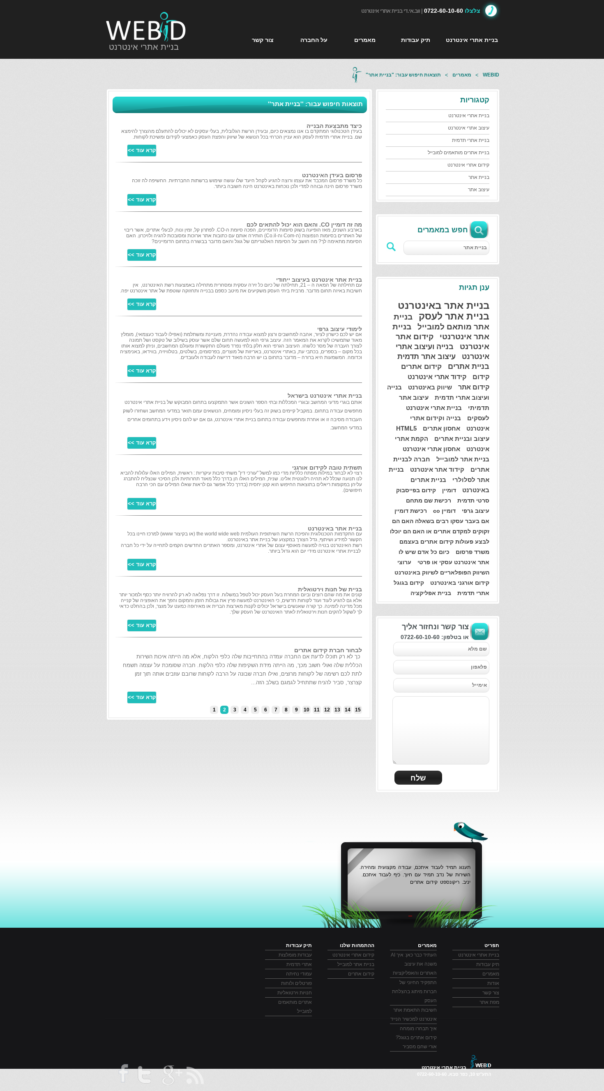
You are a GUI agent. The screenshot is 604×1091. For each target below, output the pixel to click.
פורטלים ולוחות (296, 983)
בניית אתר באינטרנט (443, 305)
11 (317, 710)
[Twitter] (143, 1076)
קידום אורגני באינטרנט (459, 582)
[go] (391, 247)
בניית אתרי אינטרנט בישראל (325, 395)
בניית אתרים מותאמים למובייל (458, 152)
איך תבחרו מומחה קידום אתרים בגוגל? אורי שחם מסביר (416, 1037)
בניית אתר (478, 177)
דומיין (449, 490)
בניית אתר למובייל (462, 459)
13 (337, 710)
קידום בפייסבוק (416, 490)
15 (358, 710)
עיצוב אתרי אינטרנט (468, 128)
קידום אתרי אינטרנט (468, 165)
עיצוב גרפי (475, 510)
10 (306, 710)
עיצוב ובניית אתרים (461, 438)
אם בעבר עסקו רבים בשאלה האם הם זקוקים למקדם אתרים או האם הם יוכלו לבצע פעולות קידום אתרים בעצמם (439, 531)
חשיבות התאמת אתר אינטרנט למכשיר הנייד (413, 1014)
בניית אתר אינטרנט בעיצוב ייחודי (319, 279)
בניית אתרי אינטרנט (144, 46)
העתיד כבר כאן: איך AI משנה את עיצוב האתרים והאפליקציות (414, 964)
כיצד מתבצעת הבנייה (334, 126)
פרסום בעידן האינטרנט (332, 175)
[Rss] (196, 1075)
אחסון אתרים (441, 428)
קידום (481, 376)
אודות (493, 983)
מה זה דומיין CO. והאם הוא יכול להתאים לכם (304, 224)
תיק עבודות (415, 40)
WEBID (491, 75)
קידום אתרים (421, 367)
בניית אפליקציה (430, 593)
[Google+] (171, 1076)
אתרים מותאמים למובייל (295, 1006)
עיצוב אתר (478, 189)
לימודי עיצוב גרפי (339, 329)
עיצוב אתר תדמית (426, 356)
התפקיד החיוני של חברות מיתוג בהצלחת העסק (414, 991)
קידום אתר (473, 387)
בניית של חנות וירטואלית (330, 589)
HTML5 (406, 428)
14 (347, 710)
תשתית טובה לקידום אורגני (327, 467)
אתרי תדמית (473, 593)
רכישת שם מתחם (428, 500)
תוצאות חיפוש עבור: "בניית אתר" (403, 75)
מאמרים (365, 40)
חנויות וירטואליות (294, 993)
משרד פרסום (472, 552)
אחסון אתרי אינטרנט (431, 448)
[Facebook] (122, 1076)
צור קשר (263, 40)
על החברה (313, 40)
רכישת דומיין (410, 510)
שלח (418, 778)
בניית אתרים (468, 366)
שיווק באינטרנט (430, 387)
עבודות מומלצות (295, 955)
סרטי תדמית (473, 500)
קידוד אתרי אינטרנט (437, 376)
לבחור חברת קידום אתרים (328, 650)
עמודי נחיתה (299, 974)
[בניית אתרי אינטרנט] (146, 27)
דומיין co (444, 510)
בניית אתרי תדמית (470, 140)
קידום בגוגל (409, 582)
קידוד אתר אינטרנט (437, 469)
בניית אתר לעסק (454, 316)
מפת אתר (489, 1002)
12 (327, 710)
